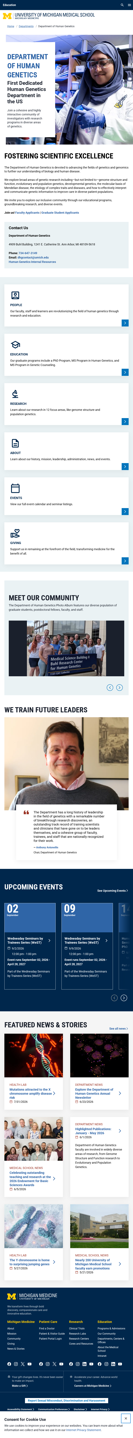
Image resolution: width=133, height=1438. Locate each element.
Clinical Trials (77, 1328)
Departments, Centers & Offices (111, 1340)
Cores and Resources (81, 1343)
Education (105, 1322)
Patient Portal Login (50, 1338)
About (10, 1328)
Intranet (102, 1355)
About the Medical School (108, 1349)
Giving (11, 1343)
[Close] (125, 1418)
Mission (11, 1333)
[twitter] (23, 1364)
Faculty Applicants (27, 212)
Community (14, 1338)
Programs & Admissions (111, 1328)
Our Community (107, 1333)
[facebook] (9, 1364)
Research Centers (79, 1338)
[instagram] (16, 1364)
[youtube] (29, 1364)
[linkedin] (84, 1364)
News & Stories (15, 1348)
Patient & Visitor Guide (52, 1333)
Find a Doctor (46, 1328)
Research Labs (77, 1333)
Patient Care (48, 1322)
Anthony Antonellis (47, 847)
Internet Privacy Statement (83, 1430)
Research (76, 1322)
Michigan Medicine (21, 1322)
